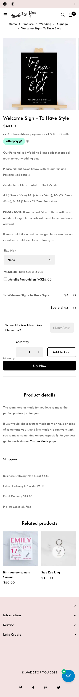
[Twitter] (58, 687)
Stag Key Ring (50, 572)
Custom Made (39, 441)
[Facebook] (5, 4)
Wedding (45, 23)
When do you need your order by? (24, 327)
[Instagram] (12, 4)
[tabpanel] (39, 491)
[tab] (10, 459)
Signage (62, 23)
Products (28, 23)
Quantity (22, 342)
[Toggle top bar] (75, 4)
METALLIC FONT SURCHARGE (23, 272)
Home (13, 23)
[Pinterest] (20, 687)
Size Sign (10, 250)
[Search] (63, 15)
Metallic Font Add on (30, 279)
